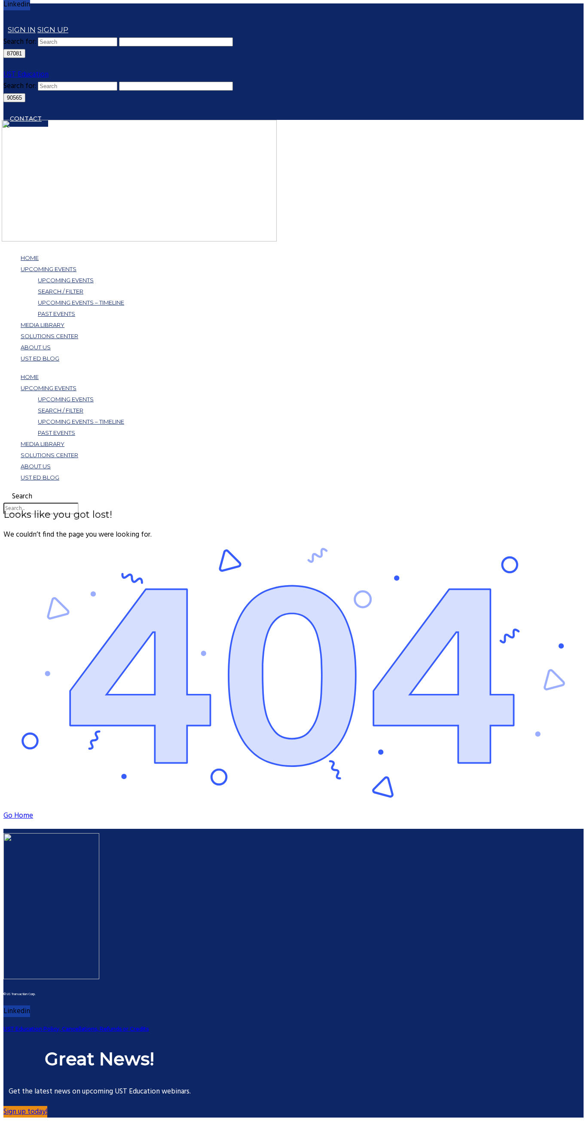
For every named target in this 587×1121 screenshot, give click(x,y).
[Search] (7, 18)
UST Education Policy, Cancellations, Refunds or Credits (76, 1029)
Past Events (56, 313)
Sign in (22, 29)
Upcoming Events (48, 269)
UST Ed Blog (40, 358)
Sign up (52, 29)
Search (22, 496)
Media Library (42, 324)
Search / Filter (60, 291)
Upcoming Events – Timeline (81, 302)
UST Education (26, 74)
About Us (36, 347)
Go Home (18, 816)
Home (30, 257)
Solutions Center (49, 336)
